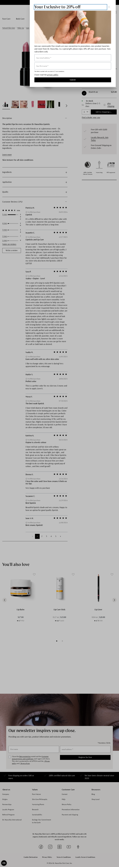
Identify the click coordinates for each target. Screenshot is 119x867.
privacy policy (52, 75)
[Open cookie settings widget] (4, 863)
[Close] (109, 7)
